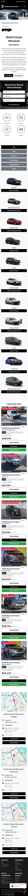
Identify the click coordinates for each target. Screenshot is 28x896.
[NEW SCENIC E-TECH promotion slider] (10, 31)
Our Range (14, 160)
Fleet (16, 881)
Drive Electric (18, 869)
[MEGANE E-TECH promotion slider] (19, 31)
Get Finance (14, 446)
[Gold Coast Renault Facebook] (2, 1)
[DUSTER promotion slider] (13, 31)
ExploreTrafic (14, 351)
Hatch (14, 169)
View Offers (8, 75)
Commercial (14, 164)
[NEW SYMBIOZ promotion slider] (6, 31)
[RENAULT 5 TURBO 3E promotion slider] (21, 31)
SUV (14, 151)
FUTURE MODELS (5, 864)
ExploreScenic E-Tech (14, 210)
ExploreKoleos (14, 250)
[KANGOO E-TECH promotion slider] (23, 31)
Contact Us (14, 739)
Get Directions (14, 742)
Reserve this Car (14, 450)
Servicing (17, 862)
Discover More (6, 30)
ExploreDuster (14, 270)
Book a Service (4, 877)
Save (22, 426)
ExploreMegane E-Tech (14, 230)
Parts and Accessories (6, 878)
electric (14, 156)
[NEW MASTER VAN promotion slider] (8, 31)
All (14, 147)
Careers (17, 878)
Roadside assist (18, 870)
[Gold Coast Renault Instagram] (4, 1)
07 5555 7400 (22, 1)
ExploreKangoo (14, 311)
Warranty (3, 880)
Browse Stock (19, 75)
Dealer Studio (10, 894)
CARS (2, 863)
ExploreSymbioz (14, 190)
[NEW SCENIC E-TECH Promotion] (14, 15)
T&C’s (16, 866)
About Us (17, 880)
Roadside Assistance (5, 883)
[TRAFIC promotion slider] (15, 31)
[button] (25, 6)
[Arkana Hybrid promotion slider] (17, 31)
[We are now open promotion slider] (4, 31)
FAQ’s (16, 867)
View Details (14, 442)
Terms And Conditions (20, 883)
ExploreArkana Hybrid (14, 290)
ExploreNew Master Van (14, 392)
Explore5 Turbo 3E (14, 372)
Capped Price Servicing (6, 881)
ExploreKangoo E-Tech (14, 331)
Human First (18, 863)
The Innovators (18, 864)
